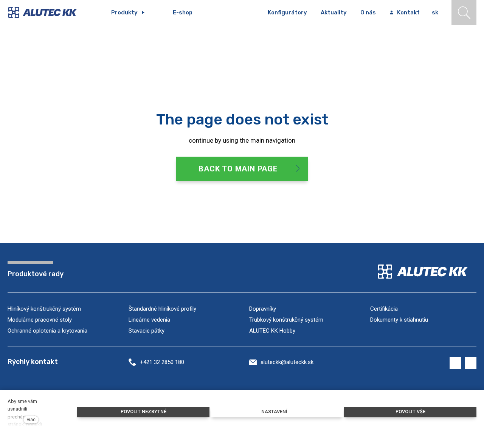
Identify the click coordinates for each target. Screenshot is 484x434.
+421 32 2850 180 (162, 362)
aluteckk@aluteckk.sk (287, 362)
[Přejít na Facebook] (455, 363)
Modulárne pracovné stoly (40, 319)
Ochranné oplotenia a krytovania (47, 330)
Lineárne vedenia (149, 319)
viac (31, 419)
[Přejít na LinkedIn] (470, 363)
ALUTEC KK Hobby (272, 330)
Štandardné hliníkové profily (162, 308)
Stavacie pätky (146, 330)
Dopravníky (262, 308)
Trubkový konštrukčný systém (286, 319)
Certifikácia (384, 308)
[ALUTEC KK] (48, 12)
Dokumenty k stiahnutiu (399, 319)
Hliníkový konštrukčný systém (44, 308)
